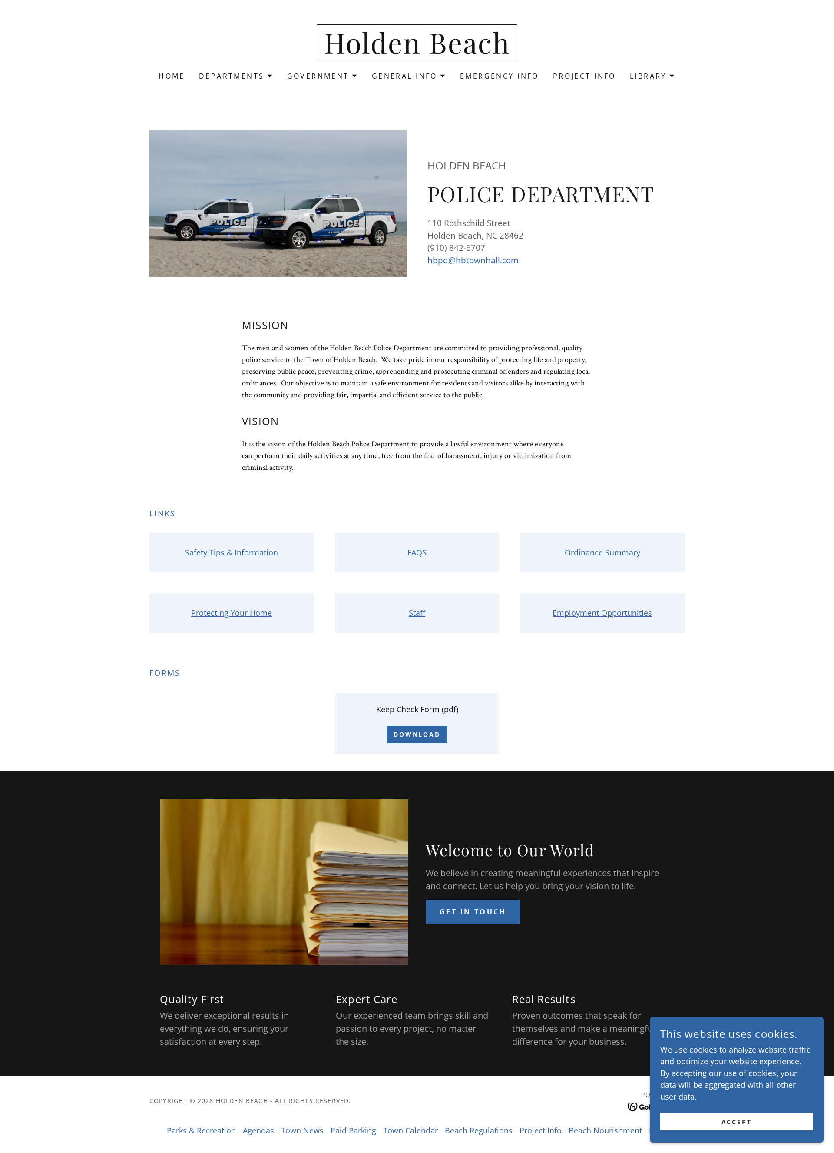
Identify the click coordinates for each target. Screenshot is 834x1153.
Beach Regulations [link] (479, 1130)
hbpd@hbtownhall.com (473, 260)
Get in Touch (473, 912)
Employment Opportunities (602, 613)
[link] (417, 51)
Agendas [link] (258, 1130)
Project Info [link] (584, 76)
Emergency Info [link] (499, 76)
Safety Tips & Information (231, 552)
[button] (236, 76)
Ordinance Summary (602, 552)
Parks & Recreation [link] (201, 1130)
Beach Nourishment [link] (605, 1130)
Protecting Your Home (231, 613)
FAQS (417, 552)
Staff (417, 613)
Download (417, 734)
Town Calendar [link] (410, 1130)
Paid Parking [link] (353, 1130)
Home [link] (172, 76)
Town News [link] (302, 1130)
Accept (736, 1122)
